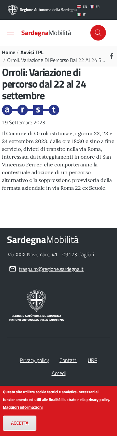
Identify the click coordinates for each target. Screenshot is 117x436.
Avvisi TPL (32, 52)
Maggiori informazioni (23, 407)
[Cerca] (98, 33)
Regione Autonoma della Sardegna (45, 9)
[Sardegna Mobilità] (46, 33)
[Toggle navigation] (10, 32)
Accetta (19, 423)
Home (8, 52)
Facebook (111, 56)
